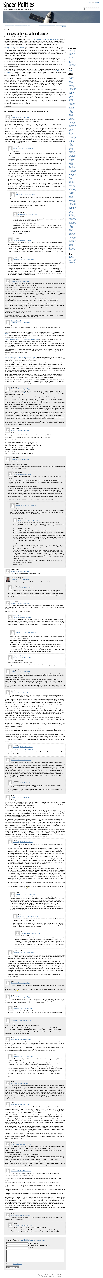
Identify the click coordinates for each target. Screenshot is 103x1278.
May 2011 (71, 130)
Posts (90, 3)
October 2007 (72, 189)
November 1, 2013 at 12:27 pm (19, 1020)
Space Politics (50, 1275)
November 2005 (72, 221)
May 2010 (71, 147)
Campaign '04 (72, 50)
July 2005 (71, 226)
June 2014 (71, 80)
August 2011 (72, 126)
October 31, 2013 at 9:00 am (18, 693)
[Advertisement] (81, 34)
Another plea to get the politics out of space (17, 25)
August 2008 (72, 175)
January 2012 (72, 119)
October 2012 (72, 107)
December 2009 (72, 153)
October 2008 (72, 173)
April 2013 (71, 99)
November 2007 (72, 188)
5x (21, 683)
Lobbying (71, 57)
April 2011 (71, 132)
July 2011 (71, 127)
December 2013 (72, 88)
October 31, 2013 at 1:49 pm (18, 797)
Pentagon (71, 61)
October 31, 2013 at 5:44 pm (21, 842)
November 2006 (72, 204)
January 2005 (72, 234)
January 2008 (72, 185)
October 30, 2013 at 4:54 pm (18, 571)
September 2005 (72, 223)
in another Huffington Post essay (29, 91)
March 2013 (71, 100)
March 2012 (71, 117)
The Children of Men (20, 393)
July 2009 (71, 160)
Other (6, 30)
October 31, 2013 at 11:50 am (24, 632)
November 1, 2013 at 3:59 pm (24, 505)
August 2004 (72, 241)
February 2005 (72, 233)
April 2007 (71, 197)
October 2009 (72, 156)
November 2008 (72, 171)
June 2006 (71, 211)
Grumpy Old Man (72, 262)
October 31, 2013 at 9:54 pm (18, 997)
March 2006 (71, 215)
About (70, 70)
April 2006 (71, 214)
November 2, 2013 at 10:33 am (19, 1104)
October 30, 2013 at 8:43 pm (23, 194)
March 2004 (71, 248)
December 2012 (72, 104)
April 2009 (71, 164)
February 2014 (72, 85)
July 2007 (71, 193)
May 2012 (71, 114)
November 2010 (72, 138)
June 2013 (71, 96)
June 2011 (71, 129)
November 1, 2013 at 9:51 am (21, 1008)
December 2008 (72, 170)
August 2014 (72, 77)
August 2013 (72, 93)
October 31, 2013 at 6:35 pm (23, 894)
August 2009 (72, 159)
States (70, 62)
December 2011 (72, 121)
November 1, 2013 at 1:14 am (26, 916)
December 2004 (72, 236)
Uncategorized (72, 64)
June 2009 (71, 162)
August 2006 (72, 208)
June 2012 (71, 112)
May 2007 (71, 196)
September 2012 (72, 108)
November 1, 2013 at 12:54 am (21, 952)
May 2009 (71, 163)
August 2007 (72, 192)
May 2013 (71, 97)
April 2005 (71, 230)
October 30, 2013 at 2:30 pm (18, 281)
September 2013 (72, 92)
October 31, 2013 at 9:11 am (21, 657)
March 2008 (71, 182)
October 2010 (72, 140)
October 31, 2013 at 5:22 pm (21, 783)
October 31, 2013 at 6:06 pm (21, 747)
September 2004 (72, 240)
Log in (70, 256)
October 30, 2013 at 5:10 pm (18, 579)
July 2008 (71, 177)
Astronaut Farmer (30, 749)
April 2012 (71, 115)
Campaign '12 (72, 53)
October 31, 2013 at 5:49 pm (21, 240)
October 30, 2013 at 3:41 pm (18, 389)
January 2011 (72, 136)
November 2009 (72, 155)
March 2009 (71, 166)
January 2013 (72, 103)
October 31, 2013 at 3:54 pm (21, 474)
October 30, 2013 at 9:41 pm (25, 214)
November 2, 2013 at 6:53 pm (21, 1225)
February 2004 (72, 249)
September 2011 (72, 125)
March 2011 (71, 133)
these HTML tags (17, 1264)
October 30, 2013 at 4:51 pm (18, 459)
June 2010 (71, 145)
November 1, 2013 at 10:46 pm (21, 1056)
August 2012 (72, 110)
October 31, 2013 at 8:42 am (21, 617)
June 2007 (71, 195)
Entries (71, 257)
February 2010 (72, 151)
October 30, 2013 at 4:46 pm (18, 430)
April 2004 (71, 247)
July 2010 (71, 144)
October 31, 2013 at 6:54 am (18, 603)
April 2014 (71, 82)
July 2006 (71, 210)
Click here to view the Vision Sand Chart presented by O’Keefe (22, 339)
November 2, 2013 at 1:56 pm (19, 1171)
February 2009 (72, 167)
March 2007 (71, 199)
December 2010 (72, 137)
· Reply (28, 117)
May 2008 (71, 180)
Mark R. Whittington (28, 1240)
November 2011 (72, 122)
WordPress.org (72, 260)
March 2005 (71, 232)
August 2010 (72, 143)
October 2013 (72, 91)
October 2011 (72, 123)
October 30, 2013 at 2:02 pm (18, 117)
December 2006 (72, 203)
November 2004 (72, 237)
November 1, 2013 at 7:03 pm (19, 1039)
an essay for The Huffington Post (15, 47)
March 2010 (71, 149)
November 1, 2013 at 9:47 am (28, 933)
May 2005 (71, 229)
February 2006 (72, 216)
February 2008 (72, 184)
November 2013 (72, 89)
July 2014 (71, 78)
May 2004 (71, 245)
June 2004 (71, 244)
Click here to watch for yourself (13, 334)
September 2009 (72, 158)
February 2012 (72, 118)
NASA (70, 58)
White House (72, 65)
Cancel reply (41, 1240)
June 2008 (71, 178)
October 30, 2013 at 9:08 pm (21, 588)
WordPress (51, 1276)
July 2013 (71, 95)
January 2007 (72, 201)
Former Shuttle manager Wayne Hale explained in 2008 (20, 357)
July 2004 (71, 242)
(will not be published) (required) (39, 1245)
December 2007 (72, 186)
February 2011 (72, 134)
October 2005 (72, 222)
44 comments (8, 106)
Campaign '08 (72, 51)
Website (30, 1247)
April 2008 (71, 181)
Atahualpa (58, 1276)
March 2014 (71, 84)
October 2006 (72, 206)
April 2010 (71, 148)
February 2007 (72, 200)
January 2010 (72, 152)
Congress (71, 54)
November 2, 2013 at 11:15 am (19, 1144)
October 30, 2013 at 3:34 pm (18, 322)
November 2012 (72, 106)
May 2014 (71, 81)
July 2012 (71, 111)
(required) (33, 1243)
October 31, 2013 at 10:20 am (19, 760)
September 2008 (72, 174)
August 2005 (72, 225)
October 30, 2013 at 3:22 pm (21, 148)
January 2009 (72, 169)
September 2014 (72, 75)
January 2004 (72, 251)
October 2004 (72, 238)
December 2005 (72, 219)
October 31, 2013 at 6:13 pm (18, 983)
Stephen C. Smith (16, 321)
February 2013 (72, 101)
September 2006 (72, 207)
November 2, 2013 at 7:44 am (19, 1083)
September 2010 (72, 141)
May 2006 (71, 212)
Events (70, 56)
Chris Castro (17, 615)
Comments (96, 3)
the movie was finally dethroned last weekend (45, 39)
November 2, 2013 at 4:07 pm (19, 1215)
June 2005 (71, 227)
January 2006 (72, 218)
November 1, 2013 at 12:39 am (21, 259)
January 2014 (72, 86)
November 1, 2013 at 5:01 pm (26, 520)
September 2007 (72, 190)
